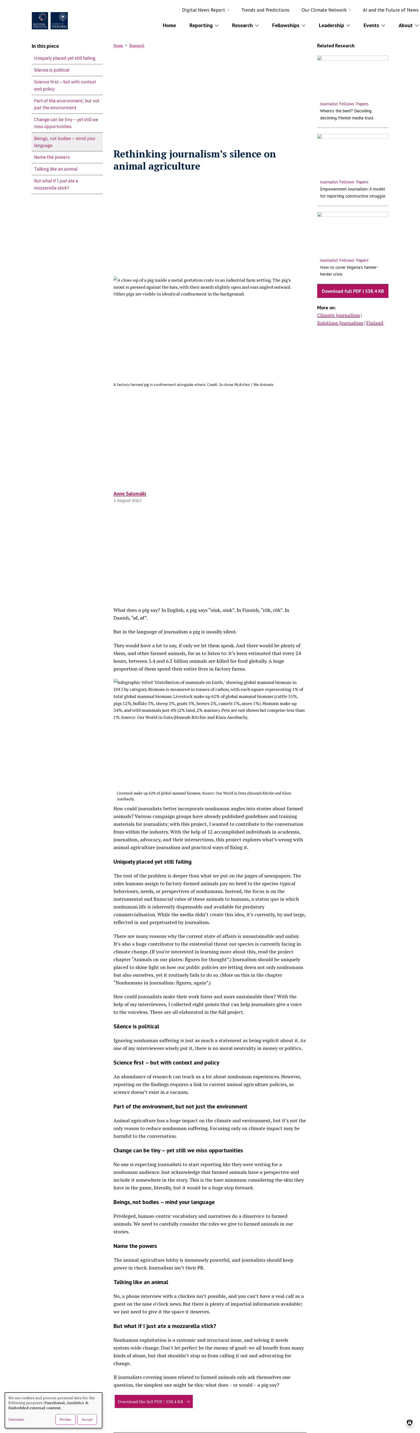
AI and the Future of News (391, 10)
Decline (65, 1419)
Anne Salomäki (130, 493)
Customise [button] (16, 1419)
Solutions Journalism (340, 322)
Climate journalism (338, 315)
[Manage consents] (409, 1422)
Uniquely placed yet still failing (64, 58)
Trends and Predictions (265, 10)
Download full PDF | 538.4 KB (353, 291)
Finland (374, 322)
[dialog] (53, 1410)
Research (136, 45)
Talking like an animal (56, 169)
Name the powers (52, 157)
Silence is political (51, 70)
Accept (87, 1419)
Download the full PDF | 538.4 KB (150, 1401)
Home (169, 25)
